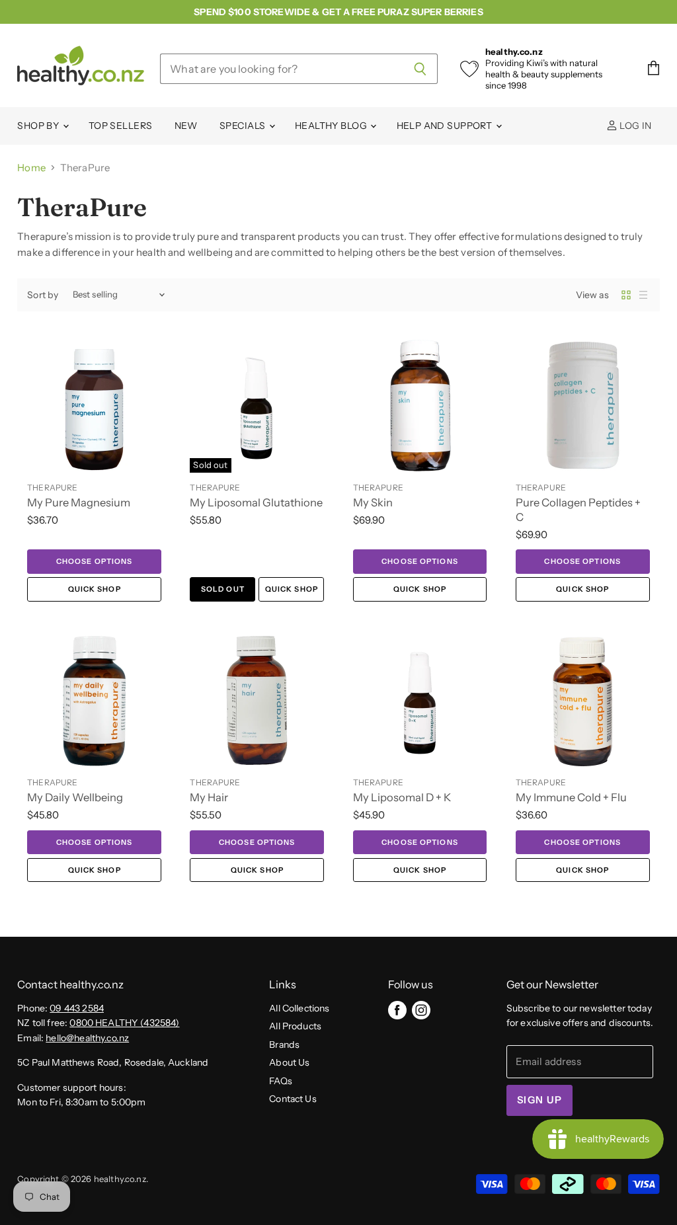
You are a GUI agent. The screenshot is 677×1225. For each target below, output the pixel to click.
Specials (243, 126)
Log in (634, 126)
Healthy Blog (332, 126)
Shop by (39, 126)
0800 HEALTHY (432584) (124, 1023)
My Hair (209, 797)
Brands (284, 1044)
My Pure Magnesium (78, 502)
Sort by (42, 295)
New (186, 126)
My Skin (373, 502)
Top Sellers (121, 126)
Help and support (446, 126)
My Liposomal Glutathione (256, 502)
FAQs (280, 1081)
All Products (295, 1026)
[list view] (643, 294)
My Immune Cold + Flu (571, 797)
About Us (289, 1062)
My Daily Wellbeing (75, 797)
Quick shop (94, 589)
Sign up (539, 1100)
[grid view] (626, 294)
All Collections (299, 1008)
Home (31, 167)
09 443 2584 (77, 1008)
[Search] (420, 69)
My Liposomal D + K (402, 797)
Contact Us (293, 1099)
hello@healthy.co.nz (87, 1038)
